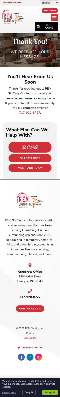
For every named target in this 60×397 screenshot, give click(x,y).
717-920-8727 (29, 113)
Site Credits (30, 338)
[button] (54, 17)
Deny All (29, 392)
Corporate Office (30, 272)
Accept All (50, 392)
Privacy (30, 333)
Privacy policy (9, 392)
